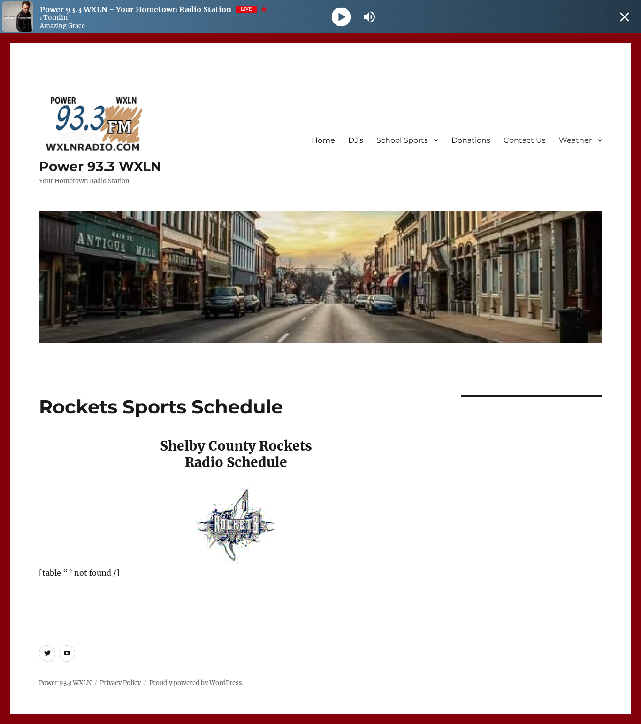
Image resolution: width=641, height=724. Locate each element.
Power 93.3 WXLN (100, 166)
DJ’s (355, 140)
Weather (575, 140)
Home (323, 140)
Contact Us (525, 140)
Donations (470, 140)
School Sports (402, 140)
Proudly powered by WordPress (195, 683)
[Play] (341, 17)
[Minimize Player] (625, 17)
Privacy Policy (120, 683)
